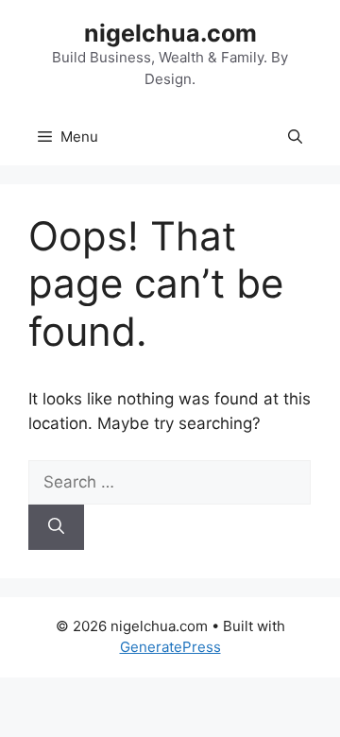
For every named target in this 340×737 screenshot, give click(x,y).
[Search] (56, 527)
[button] (295, 137)
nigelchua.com (170, 33)
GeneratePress (170, 647)
